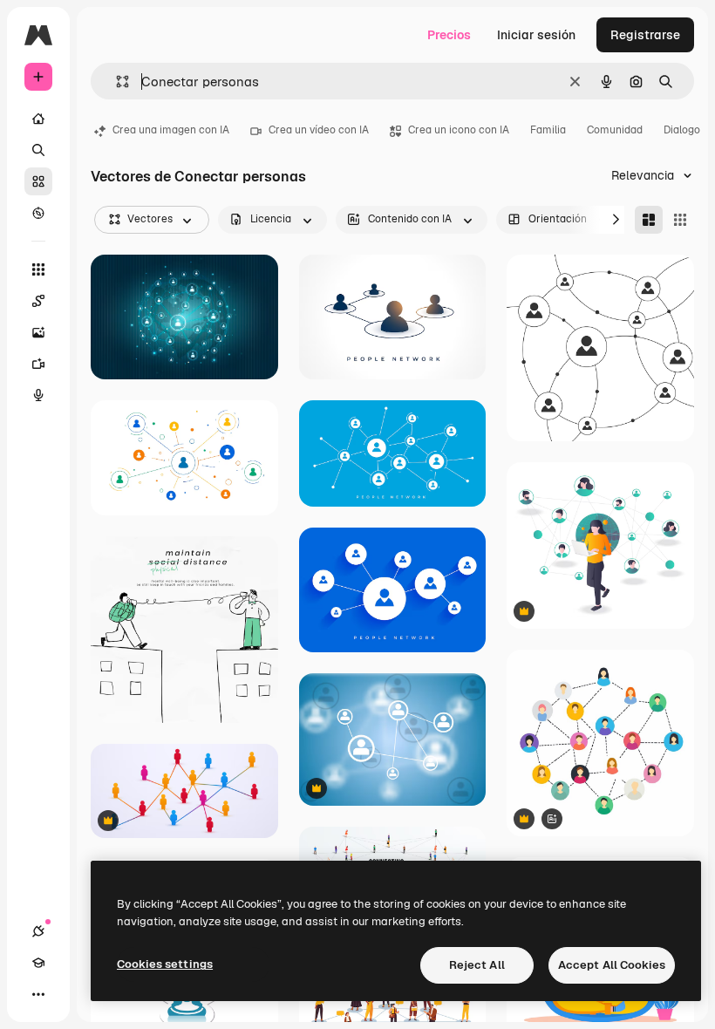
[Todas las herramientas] (38, 269)
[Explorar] (38, 213)
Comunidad (615, 130)
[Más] (38, 994)
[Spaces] (38, 301)
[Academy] (38, 963)
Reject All (477, 964)
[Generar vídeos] (38, 364)
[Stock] (38, 181)
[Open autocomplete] (116, 81)
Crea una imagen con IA (170, 130)
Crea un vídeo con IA (319, 130)
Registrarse (645, 35)
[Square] (680, 220)
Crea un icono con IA (458, 130)
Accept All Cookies (611, 964)
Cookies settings (165, 964)
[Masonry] (649, 220)
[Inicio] (38, 119)
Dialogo (682, 130)
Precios (449, 35)
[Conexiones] (38, 931)
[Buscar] (38, 150)
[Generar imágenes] (38, 332)
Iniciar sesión (536, 35)
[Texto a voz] (38, 395)
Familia (548, 130)
